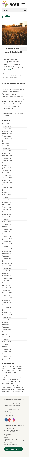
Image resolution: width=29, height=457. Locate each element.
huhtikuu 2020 (7, 295)
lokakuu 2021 (7, 251)
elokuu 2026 (6, 123)
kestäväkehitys (16, 368)
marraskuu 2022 (7, 219)
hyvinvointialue (12, 366)
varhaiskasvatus (7, 391)
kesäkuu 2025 (7, 148)
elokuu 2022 (6, 226)
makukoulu (13, 376)
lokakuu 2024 (7, 168)
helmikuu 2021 (7, 270)
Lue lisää (9, 69)
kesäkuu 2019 (7, 310)
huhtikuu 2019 (7, 312)
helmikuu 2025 (7, 158)
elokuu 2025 (6, 146)
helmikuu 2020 (7, 300)
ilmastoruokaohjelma (13, 73)
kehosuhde (10, 368)
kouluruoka (6, 370)
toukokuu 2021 (7, 263)
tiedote (10, 389)
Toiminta (6, 437)
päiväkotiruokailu (6, 379)
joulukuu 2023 (7, 190)
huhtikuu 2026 (7, 128)
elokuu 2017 (6, 334)
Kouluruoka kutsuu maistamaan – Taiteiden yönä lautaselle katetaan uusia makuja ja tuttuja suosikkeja (14, 89)
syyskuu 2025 (7, 143)
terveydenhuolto (5, 389)
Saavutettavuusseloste (10, 444)
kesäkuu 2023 (7, 202)
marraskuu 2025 (7, 138)
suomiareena (8, 387)
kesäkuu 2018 (7, 329)
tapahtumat (14, 387)
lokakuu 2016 (7, 341)
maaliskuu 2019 (7, 315)
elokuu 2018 (6, 327)
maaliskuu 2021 (7, 268)
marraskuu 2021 (7, 248)
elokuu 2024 (6, 172)
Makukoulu (6, 376)
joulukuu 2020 (7, 275)
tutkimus (14, 389)
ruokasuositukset (6, 385)
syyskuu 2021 (7, 253)
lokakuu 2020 (7, 280)
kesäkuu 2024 (7, 175)
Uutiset (10, 55)
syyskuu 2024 (7, 170)
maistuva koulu (20, 374)
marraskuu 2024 (7, 165)
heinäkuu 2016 (7, 349)
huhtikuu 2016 (7, 356)
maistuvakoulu (13, 374)
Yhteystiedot (7, 434)
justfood (18, 73)
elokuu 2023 (6, 199)
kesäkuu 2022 (7, 231)
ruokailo (15, 379)
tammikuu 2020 (7, 302)
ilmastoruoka (6, 73)
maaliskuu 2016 (7, 359)
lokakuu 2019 (7, 305)
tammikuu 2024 (7, 187)
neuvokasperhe (15, 377)
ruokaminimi (11, 77)
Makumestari (19, 376)
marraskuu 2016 (7, 339)
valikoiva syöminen (20, 389)
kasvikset (19, 366)
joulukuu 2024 (7, 163)
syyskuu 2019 (7, 307)
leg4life (21, 73)
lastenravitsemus (5, 374)
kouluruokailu (17, 370)
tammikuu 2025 (7, 160)
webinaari (21, 391)
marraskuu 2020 (7, 278)
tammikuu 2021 (7, 273)
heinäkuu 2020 (7, 288)
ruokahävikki (21, 75)
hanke (7, 366)
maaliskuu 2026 (7, 131)
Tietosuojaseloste (9, 442)
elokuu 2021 (6, 256)
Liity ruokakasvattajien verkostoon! (14, 441)
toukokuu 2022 (7, 234)
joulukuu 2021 (7, 246)
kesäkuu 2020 (7, 290)
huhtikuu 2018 (7, 332)
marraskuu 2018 (7, 322)
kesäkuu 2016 (7, 351)
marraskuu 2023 (7, 192)
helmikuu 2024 (7, 185)
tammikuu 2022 (7, 243)
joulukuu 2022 (7, 217)
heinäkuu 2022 (7, 229)
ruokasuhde (22, 384)
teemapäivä (20, 387)
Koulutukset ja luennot (10, 439)
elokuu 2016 (6, 346)
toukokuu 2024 (7, 177)
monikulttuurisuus (6, 377)
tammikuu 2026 (7, 133)
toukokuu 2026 (7, 126)
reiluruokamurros (15, 75)
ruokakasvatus (5, 77)
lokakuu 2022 (7, 221)
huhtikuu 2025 (7, 153)
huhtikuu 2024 (7, 180)
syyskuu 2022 (7, 224)
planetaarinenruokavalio (7, 75)
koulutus (11, 372)
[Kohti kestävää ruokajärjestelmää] (14, 33)
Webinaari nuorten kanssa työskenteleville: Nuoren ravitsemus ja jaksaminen (13, 113)
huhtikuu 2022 (7, 236)
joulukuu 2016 (7, 337)
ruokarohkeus (16, 383)
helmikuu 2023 (7, 212)
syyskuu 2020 (7, 283)
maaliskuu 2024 (7, 182)
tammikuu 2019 (7, 317)
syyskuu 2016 (7, 344)
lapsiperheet (17, 372)
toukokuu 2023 (7, 204)
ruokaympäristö (20, 385)
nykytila (20, 377)
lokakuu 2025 (7, 141)
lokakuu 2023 (7, 195)
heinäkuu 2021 (7, 258)
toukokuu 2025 (7, 150)
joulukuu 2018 (7, 319)
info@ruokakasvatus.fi (10, 426)
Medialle (6, 436)
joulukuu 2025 (7, 136)
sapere (3, 387)
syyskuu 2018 (7, 324)
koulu (21, 368)
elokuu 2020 (6, 285)
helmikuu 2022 (7, 241)
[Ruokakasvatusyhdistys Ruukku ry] (14, 4)
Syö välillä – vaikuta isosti (10, 94)
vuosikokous (16, 391)
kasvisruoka (5, 368)
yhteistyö (4, 393)
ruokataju (15, 77)
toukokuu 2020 (7, 292)
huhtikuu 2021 (7, 266)
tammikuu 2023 (7, 214)
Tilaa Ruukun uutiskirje (13, 449)
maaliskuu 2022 (7, 239)
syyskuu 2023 (7, 197)
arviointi (4, 366)
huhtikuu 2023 (7, 207)
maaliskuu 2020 (7, 297)
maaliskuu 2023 (7, 209)
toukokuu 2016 (7, 354)
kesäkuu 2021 (7, 261)
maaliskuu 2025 (7, 155)
